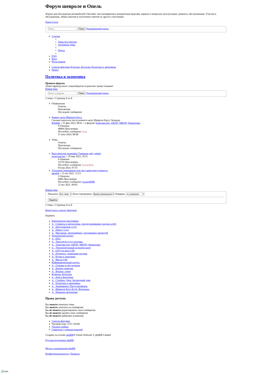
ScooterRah (88, 164)
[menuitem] (67, 42)
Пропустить (51, 22)
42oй (84, 131)
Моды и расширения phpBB (60, 348)
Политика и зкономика (65, 77)
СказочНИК (88, 181)
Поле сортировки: (83, 194)
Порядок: (120, 194)
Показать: (53, 194)
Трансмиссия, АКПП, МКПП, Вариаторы (117, 123)
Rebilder (56, 123)
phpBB (69, 335)
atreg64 (55, 173)
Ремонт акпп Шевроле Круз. (67, 117)
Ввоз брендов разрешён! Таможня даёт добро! (76, 153)
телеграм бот (58, 156)
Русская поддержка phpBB (59, 340)
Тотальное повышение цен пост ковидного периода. (80, 170)
